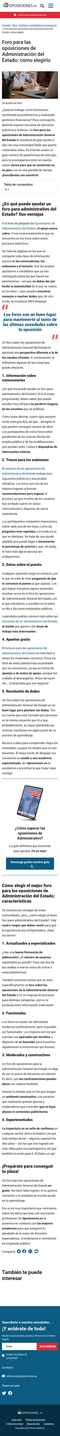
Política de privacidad (35, 1420)
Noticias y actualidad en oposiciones (38, 25)
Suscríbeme (47, 1346)
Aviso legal (17, 1420)
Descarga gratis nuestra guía (30, 862)
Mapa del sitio (33, 1424)
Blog (14, 25)
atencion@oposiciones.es (22, 1376)
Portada (6, 25)
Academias (49, 1424)
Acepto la (16, 1356)
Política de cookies (14, 1424)
